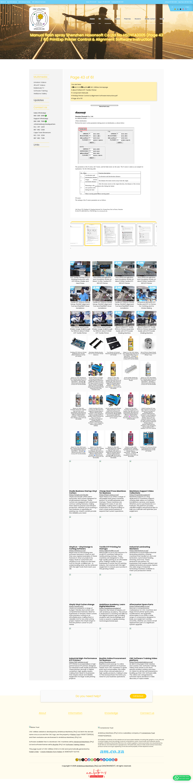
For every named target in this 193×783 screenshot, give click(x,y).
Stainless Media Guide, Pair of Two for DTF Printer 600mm (95, 353)
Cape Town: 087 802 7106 (185, 2)
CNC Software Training (24, 2)
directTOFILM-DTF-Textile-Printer (84, 90)
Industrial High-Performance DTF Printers (83, 659)
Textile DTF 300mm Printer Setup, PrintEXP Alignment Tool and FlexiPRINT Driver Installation (80, 305)
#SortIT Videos (39, 85)
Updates (39, 100)
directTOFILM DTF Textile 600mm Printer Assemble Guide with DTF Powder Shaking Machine (124, 330)
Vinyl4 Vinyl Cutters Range (81, 604)
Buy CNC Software (12, 2)
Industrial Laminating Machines (139, 548)
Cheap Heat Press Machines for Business (112, 492)
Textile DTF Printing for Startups (110, 548)
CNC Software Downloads (39, 2)
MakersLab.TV (39, 88)
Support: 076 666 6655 (104, 2)
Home (92, 19)
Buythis (85, 87)
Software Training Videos (75, 744)
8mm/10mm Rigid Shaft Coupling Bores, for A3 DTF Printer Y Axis (148, 353)
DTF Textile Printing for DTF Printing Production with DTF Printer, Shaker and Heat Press (80, 280)
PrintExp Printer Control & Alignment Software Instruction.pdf (95, 96)
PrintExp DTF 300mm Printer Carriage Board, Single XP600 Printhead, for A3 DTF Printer (148, 449)
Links (36, 144)
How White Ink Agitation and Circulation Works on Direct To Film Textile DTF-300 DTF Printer (102, 280)
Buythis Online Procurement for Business (112, 659)
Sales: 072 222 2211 (91, 2)
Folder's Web (34, 752)
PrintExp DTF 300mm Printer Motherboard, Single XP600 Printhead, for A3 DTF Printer (78, 354)
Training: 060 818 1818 (117, 2)
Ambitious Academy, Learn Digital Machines (112, 605)
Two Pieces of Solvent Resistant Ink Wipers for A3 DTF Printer (113, 353)
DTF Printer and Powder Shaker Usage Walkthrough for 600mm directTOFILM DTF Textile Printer (80, 330)
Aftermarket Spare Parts (141, 604)
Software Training (40, 91)
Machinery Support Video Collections (141, 492)
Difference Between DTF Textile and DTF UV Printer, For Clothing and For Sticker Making (146, 305)
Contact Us (40, 107)
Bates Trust (75, 734)
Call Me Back (138, 696)
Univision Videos (40, 82)
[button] (182, 778)
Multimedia (40, 76)
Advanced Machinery (82, 742)
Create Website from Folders (51, 752)
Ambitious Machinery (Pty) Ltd (89, 766)
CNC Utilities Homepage (99, 87)
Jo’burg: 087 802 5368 (171, 2)
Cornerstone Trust (148, 733)
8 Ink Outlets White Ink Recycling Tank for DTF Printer (131, 379)
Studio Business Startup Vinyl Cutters (83, 492)
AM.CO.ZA (3, 2)
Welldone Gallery (40, 93)
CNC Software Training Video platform (143, 659)
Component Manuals (80, 93)
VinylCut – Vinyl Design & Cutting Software (81, 548)
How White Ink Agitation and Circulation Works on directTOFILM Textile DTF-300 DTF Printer (124, 280)
